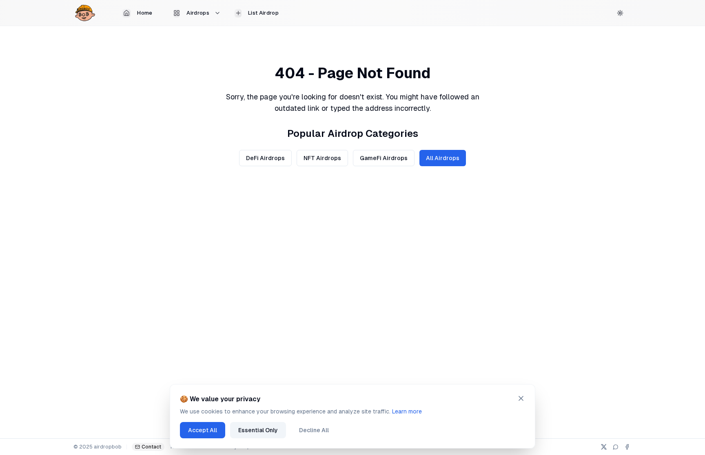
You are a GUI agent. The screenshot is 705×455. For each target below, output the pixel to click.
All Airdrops (442, 158)
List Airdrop (263, 13)
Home (144, 13)
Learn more (407, 411)
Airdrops (197, 13)
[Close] (521, 398)
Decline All (314, 430)
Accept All (202, 430)
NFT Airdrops (322, 158)
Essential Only (258, 430)
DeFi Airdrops (265, 158)
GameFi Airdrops (384, 158)
